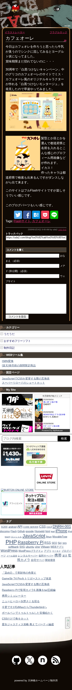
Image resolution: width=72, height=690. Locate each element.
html (47, 531)
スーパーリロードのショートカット (23, 382)
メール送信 (12, 556)
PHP (11, 542)
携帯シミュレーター (14, 595)
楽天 (64, 555)
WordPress (9, 550)
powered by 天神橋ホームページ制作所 (36, 680)
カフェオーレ (41, 221)
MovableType (59, 536)
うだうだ (62, 229)
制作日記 (9, 347)
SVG (22, 546)
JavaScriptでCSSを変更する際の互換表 (26, 378)
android (12, 527)
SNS (64, 543)
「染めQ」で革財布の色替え (19, 572)
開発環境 (50, 560)
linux (49, 536)
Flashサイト (22, 221)
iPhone (61, 531)
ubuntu (30, 546)
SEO (54, 543)
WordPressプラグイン (30, 551)
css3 (49, 527)
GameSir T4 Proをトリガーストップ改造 (26, 578)
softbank (13, 546)
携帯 (58, 555)
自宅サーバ (37, 560)
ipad (53, 531)
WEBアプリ (57, 547)
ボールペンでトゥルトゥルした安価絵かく (27, 612)
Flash (14, 531)
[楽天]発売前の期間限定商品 (19, 365)
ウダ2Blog (27, 15)
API (19, 526)
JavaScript (33, 535)
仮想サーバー (46, 555)
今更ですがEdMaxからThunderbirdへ (24, 607)
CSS (42, 526)
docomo (5, 531)
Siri (60, 542)
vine (37, 546)
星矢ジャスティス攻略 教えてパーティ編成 (28, 624)
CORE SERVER (30, 527)
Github (21, 531)
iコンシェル (16, 537)
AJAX (4, 527)
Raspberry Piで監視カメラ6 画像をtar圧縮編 (28, 589)
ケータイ (56, 551)
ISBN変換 (7, 361)
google (30, 531)
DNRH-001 (62, 526)
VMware (45, 547)
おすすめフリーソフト (17, 340)
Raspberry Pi (31, 542)
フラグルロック (58, 32)
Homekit (40, 531)
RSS (47, 542)
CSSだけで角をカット (15, 618)
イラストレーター (15, 32)
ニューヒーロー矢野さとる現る (21, 601)
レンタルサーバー (28, 555)
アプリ (47, 551)
